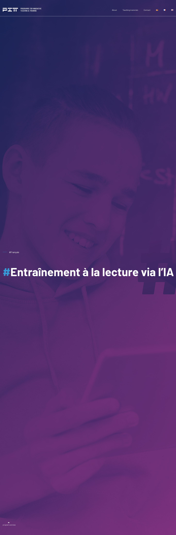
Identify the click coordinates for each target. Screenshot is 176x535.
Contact (147, 10)
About (114, 10)
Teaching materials (130, 10)
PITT (22, 9)
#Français (14, 252)
